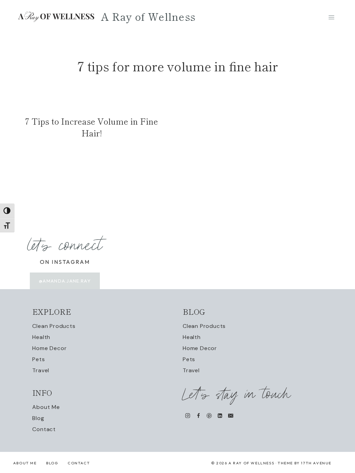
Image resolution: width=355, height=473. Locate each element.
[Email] (231, 416)
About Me (46, 407)
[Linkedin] (220, 416)
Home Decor (49, 348)
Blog (38, 418)
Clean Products (53, 326)
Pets (38, 359)
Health (41, 337)
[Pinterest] (209, 416)
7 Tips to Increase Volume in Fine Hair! (91, 127)
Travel (40, 370)
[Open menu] (331, 17)
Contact (44, 429)
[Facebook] (198, 416)
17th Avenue (316, 463)
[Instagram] (188, 416)
